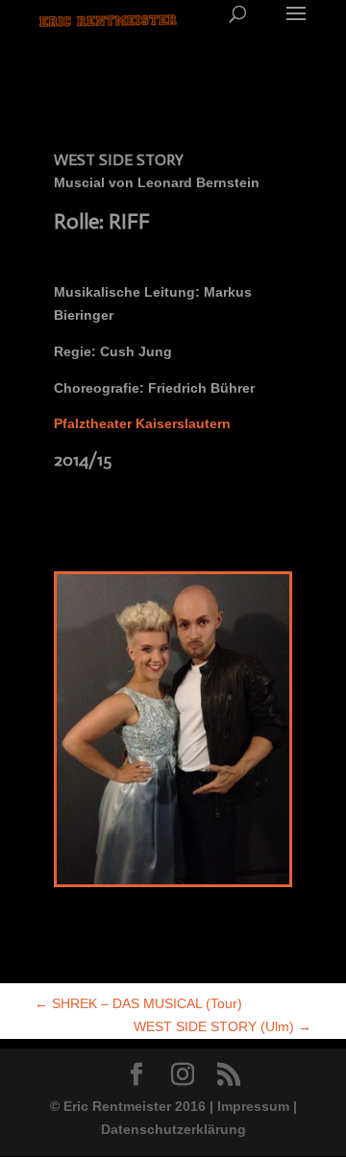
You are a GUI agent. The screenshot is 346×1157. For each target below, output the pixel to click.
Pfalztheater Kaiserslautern (142, 423)
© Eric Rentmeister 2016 (130, 1106)
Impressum (253, 1106)
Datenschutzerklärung (173, 1129)
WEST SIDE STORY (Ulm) (222, 1026)
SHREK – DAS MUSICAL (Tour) (138, 1003)
